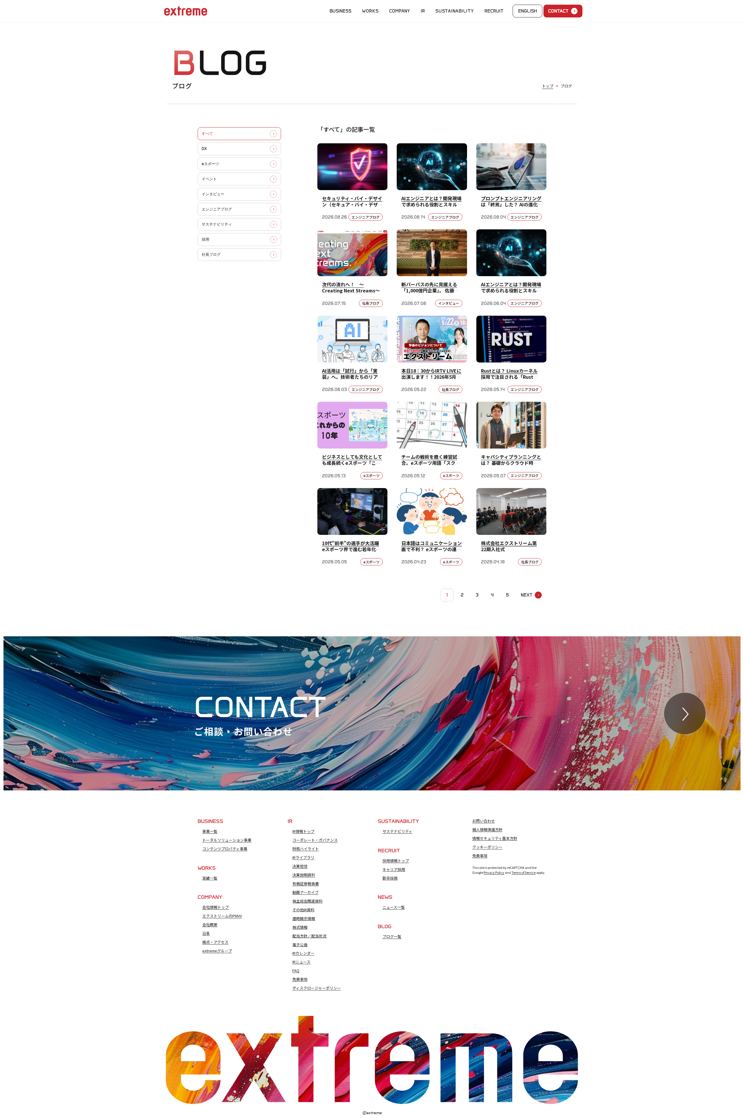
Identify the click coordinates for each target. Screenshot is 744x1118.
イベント (209, 179)
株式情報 (299, 927)
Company (399, 11)
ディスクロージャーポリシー (316, 988)
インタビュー (213, 194)
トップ (547, 86)
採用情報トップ (395, 860)
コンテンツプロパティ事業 (224, 848)
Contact (558, 11)
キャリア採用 (393, 869)
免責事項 (299, 979)
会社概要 (209, 924)
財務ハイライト (305, 848)
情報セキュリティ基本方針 (494, 838)
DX (204, 149)
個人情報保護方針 (487, 829)
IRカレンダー (303, 953)
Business (340, 11)
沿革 (206, 933)
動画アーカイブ (305, 892)
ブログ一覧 (391, 936)
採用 (205, 239)
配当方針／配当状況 (309, 936)
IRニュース (301, 962)
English (527, 11)
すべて (207, 133)
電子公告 (299, 944)
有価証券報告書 (305, 883)
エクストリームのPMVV (222, 916)
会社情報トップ (215, 907)
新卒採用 (390, 878)
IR (423, 11)
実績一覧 (209, 878)
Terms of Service (524, 872)
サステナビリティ (217, 224)
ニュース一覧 (393, 907)
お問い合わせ (483, 821)
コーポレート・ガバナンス (315, 840)
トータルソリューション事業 (226, 840)
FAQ (295, 970)
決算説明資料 (303, 875)
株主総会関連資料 (307, 901)
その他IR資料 (303, 910)
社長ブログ (211, 254)
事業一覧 (209, 831)
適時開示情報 (303, 918)
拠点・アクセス (215, 942)
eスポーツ (210, 164)
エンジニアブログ (217, 209)
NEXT (526, 595)
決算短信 (299, 866)
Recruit (493, 11)
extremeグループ (217, 951)
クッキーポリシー (487, 847)
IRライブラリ (303, 857)
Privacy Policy (494, 872)
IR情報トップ (303, 831)
